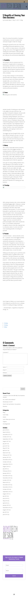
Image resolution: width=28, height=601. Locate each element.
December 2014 (7, 484)
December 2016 (7, 459)
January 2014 (6, 505)
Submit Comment (7, 375)
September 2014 (7, 491)
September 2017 (7, 439)
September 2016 (7, 464)
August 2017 (6, 441)
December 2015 (7, 475)
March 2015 (6, 482)
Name (5, 367)
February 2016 (6, 471)
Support (5, 421)
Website (5, 372)
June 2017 (5, 446)
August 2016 (6, 466)
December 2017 (7, 434)
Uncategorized (6, 424)
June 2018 (5, 430)
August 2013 (6, 510)
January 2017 (6, 457)
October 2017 (6, 436)
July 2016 (5, 468)
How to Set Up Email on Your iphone (12, 404)
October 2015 (6, 480)
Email (4, 370)
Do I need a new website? (9, 399)
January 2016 (6, 473)
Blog (22, 20)
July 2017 (5, 443)
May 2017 (5, 448)
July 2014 (5, 496)
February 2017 (6, 455)
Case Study (5, 414)
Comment (6, 352)
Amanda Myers (8, 20)
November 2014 (7, 487)
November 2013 (7, 507)
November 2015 (7, 478)
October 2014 (6, 489)
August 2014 (6, 494)
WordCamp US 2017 (8, 402)
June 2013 (5, 514)
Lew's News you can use (9, 419)
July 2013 (5, 512)
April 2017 (5, 450)
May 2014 (5, 500)
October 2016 (6, 462)
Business (5, 406)
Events (4, 417)
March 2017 (6, 452)
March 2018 (6, 432)
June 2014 (5, 498)
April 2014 (5, 503)
